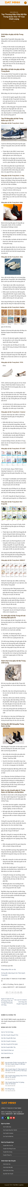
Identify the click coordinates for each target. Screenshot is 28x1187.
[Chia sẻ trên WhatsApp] (7, 992)
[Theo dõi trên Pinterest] (11, 1118)
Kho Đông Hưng (9, 1089)
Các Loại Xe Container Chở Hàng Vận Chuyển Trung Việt (20, 1002)
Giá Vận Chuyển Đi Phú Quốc (9, 1044)
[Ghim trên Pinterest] (18, 992)
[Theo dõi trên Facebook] (2, 1118)
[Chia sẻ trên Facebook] (9, 992)
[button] (25, 2)
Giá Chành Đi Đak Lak (7, 1050)
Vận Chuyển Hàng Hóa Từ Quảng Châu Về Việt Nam (14, 1083)
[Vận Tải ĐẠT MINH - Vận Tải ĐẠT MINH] (12, 3)
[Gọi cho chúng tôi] (8, 1118)
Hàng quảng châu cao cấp (8, 969)
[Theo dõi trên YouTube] (14, 1118)
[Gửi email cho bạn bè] (15, 992)
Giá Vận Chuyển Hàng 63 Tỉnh (9, 1035)
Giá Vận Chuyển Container (8, 1041)
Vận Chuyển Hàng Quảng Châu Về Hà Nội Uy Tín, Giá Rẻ (16, 1076)
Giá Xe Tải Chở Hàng (7, 1032)
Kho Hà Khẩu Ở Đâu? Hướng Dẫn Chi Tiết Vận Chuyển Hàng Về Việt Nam (16, 1063)
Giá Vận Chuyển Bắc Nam (8, 1038)
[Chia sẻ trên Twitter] (12, 992)
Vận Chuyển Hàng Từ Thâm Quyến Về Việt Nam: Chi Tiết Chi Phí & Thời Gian (16, 1070)
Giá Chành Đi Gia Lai (7, 1053)
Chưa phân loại (14, 12)
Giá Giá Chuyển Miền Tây (8, 1047)
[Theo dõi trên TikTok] (5, 1118)
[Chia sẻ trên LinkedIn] (21, 992)
